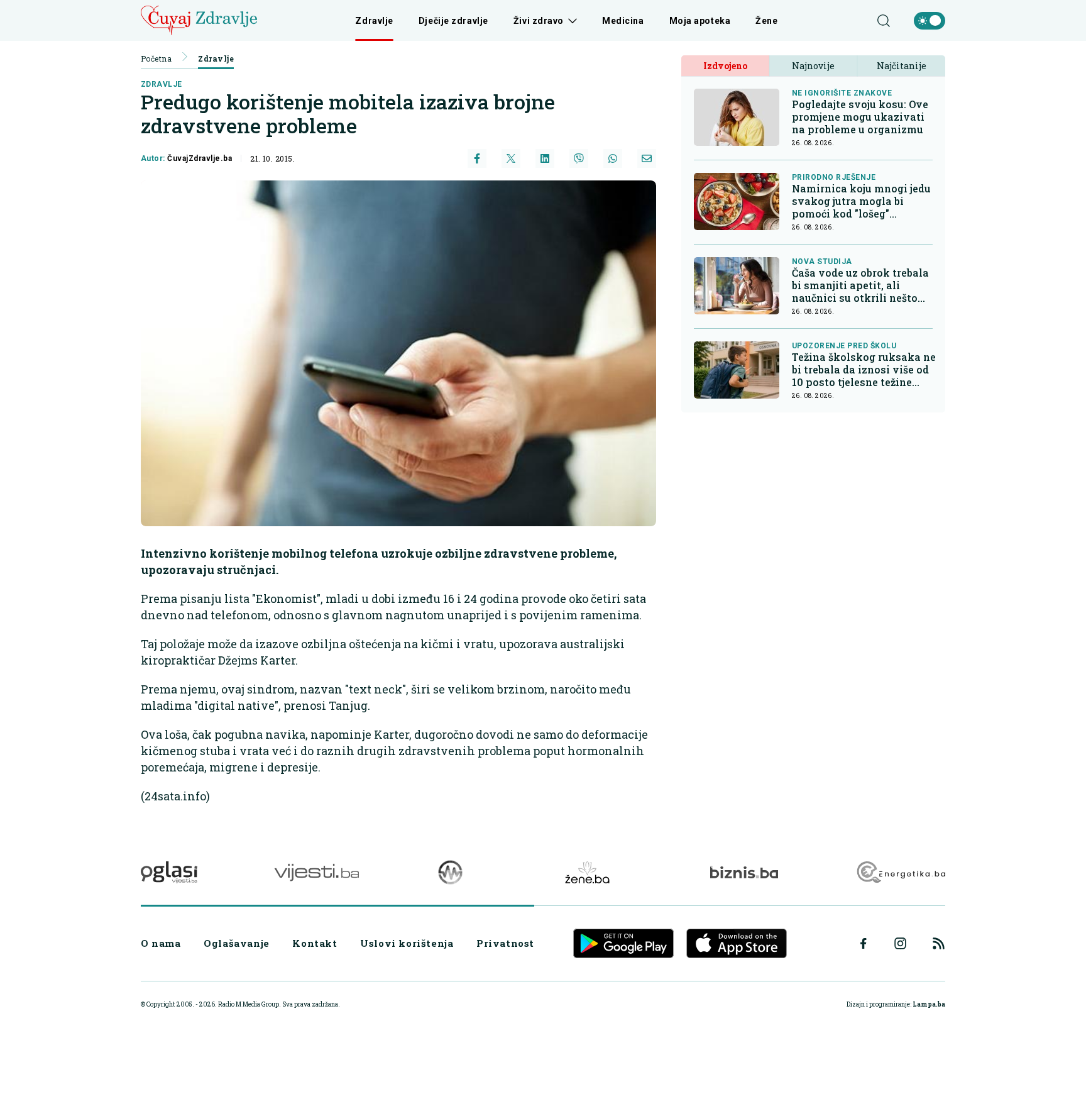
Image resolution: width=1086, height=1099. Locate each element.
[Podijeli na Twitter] (511, 158)
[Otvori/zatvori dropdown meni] (570, 20)
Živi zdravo (538, 21)
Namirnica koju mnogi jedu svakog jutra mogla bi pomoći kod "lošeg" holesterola (861, 201)
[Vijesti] (316, 872)
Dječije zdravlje (453, 21)
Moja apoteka (700, 21)
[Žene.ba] (587, 872)
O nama (161, 943)
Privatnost (505, 943)
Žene (766, 21)
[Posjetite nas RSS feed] (938, 943)
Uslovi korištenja (406, 943)
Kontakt (314, 943)
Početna (156, 58)
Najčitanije (901, 66)
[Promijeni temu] (929, 21)
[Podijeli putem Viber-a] (578, 158)
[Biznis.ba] (743, 872)
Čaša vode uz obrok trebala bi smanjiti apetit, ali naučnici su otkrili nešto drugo (860, 285)
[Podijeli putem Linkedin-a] (544, 158)
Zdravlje (374, 21)
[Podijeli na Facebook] (477, 158)
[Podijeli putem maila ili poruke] (646, 158)
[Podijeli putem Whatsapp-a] (612, 158)
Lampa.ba (929, 1004)
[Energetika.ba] (900, 872)
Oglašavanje (237, 943)
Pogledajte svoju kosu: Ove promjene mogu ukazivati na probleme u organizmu (860, 117)
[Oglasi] (169, 872)
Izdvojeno (725, 66)
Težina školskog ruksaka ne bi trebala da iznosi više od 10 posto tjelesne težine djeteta (864, 370)
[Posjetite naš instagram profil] (900, 943)
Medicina (623, 21)
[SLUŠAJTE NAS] (450, 872)
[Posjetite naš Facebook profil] (863, 943)
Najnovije (813, 66)
